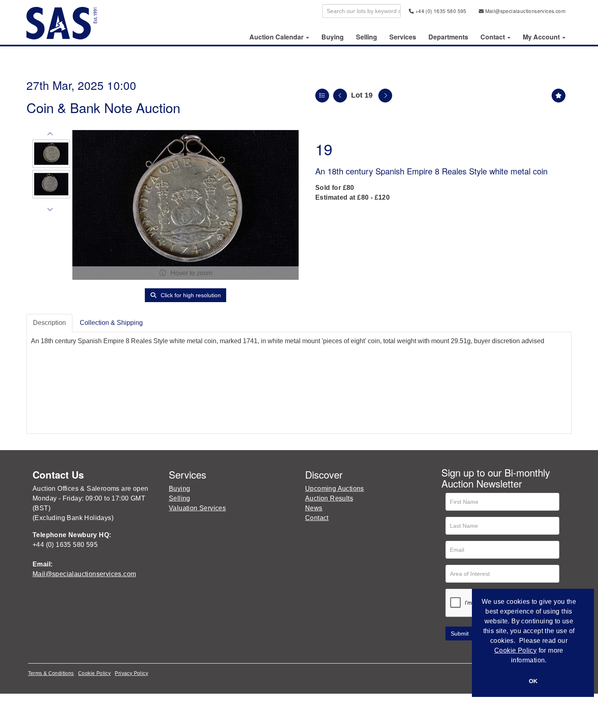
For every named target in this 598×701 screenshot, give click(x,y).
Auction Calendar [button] (277, 37)
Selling (366, 37)
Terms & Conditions (51, 673)
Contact (317, 517)
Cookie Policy (94, 673)
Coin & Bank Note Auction (103, 107)
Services (402, 37)
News (314, 508)
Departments (448, 37)
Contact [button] (493, 37)
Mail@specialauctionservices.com (524, 10)
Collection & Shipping (111, 322)
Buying (332, 37)
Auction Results (329, 498)
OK (533, 681)
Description (49, 322)
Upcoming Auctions (334, 488)
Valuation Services (197, 508)
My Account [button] (542, 37)
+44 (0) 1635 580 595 (440, 10)
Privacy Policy (131, 673)
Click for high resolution (190, 295)
